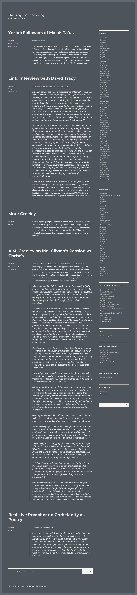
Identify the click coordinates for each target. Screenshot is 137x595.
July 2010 (103, 53)
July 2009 (103, 63)
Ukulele (102, 271)
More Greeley (22, 213)
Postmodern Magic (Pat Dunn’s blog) (112, 313)
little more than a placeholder (109, 305)
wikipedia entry (38, 41)
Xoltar (102, 363)
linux (102, 235)
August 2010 (104, 50)
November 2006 (105, 126)
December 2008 (105, 76)
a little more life (105, 294)
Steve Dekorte (104, 359)
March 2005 (104, 168)
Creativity (103, 204)
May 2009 (103, 67)
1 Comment (12, 269)
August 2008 (104, 82)
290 (33, 571)
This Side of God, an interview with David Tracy (51, 86)
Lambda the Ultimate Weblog (109, 352)
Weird (16, 43)
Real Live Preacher (39, 528)
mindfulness (104, 244)
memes (102, 242)
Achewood (103, 392)
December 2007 (105, 99)
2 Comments (12, 46)
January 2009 (104, 74)
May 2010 (103, 57)
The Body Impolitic (106, 336)
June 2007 (103, 111)
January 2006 (104, 147)
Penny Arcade (104, 394)
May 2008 (103, 88)
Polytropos (103, 311)
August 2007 (104, 107)
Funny (102, 210)
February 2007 (104, 120)
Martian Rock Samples (107, 307)
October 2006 (104, 128)
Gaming (102, 214)
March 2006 (104, 143)
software (103, 269)
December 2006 (105, 124)
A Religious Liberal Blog (107, 296)
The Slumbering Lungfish (108, 361)
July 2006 (103, 135)
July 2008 (103, 84)
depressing (103, 206)
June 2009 (103, 65)
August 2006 (104, 133)
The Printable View (106, 319)
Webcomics (104, 273)
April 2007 (103, 116)
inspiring (103, 227)
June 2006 (103, 137)
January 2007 (104, 122)
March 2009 (104, 69)
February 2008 (104, 95)
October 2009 (104, 59)
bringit (102, 200)
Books (102, 197)
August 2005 (104, 158)
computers (103, 202)
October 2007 (104, 103)
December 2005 (105, 149)
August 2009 (104, 61)
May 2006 (103, 139)
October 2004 (104, 179)
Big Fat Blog (104, 350)
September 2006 (105, 130)
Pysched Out (104, 315)
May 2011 (103, 42)
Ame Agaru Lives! (105, 298)
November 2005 (105, 151)
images (102, 223)
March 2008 (104, 93)
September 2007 (105, 105)
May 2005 (103, 164)
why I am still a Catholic (80, 222)
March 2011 (104, 44)
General (10, 224)
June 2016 (103, 40)
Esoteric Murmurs (106, 377)
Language (103, 233)
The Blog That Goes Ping (26, 15)
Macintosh (103, 240)
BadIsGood (103, 193)
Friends (102, 208)
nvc (101, 250)
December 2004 (105, 175)
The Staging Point (106, 321)
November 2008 (105, 78)
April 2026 (103, 38)
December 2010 (105, 48)
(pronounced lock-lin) (107, 290)
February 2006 (105, 145)
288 (19, 571)
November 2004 (105, 177)
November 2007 (105, 101)
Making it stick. (105, 354)
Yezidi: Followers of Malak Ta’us (41, 32)
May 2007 (103, 114)
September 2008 (105, 80)
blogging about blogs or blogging (110, 195)
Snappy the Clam (105, 357)
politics (102, 254)
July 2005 (103, 160)
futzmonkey (104, 212)
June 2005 (103, 162)
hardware (103, 219)
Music (102, 246)
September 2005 (105, 156)
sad (101, 263)
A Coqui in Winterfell (106, 292)
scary (102, 265)
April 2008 (103, 90)
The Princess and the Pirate (109, 317)
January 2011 (104, 46)
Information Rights (106, 225)
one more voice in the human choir (111, 309)
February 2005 (104, 170)
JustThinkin (104, 231)
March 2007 (104, 118)
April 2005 (103, 166)
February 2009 (105, 71)
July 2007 (103, 109)
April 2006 (103, 141)
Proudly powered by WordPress (36, 586)
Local (102, 237)
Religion (11, 43)
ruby (101, 261)
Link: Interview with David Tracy (42, 78)
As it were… (103, 300)
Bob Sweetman (75, 187)
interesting (103, 229)
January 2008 (104, 97)
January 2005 (104, 173)
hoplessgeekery (105, 221)
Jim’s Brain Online (106, 302)
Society (102, 267)
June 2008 (103, 86)
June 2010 (103, 55)
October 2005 (104, 154)
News (102, 248)
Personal (103, 252)
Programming (104, 256)
